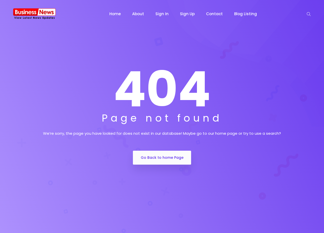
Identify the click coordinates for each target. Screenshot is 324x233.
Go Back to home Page (162, 157)
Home (115, 13)
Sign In (162, 13)
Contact (214, 13)
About (138, 13)
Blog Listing (245, 13)
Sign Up (187, 13)
